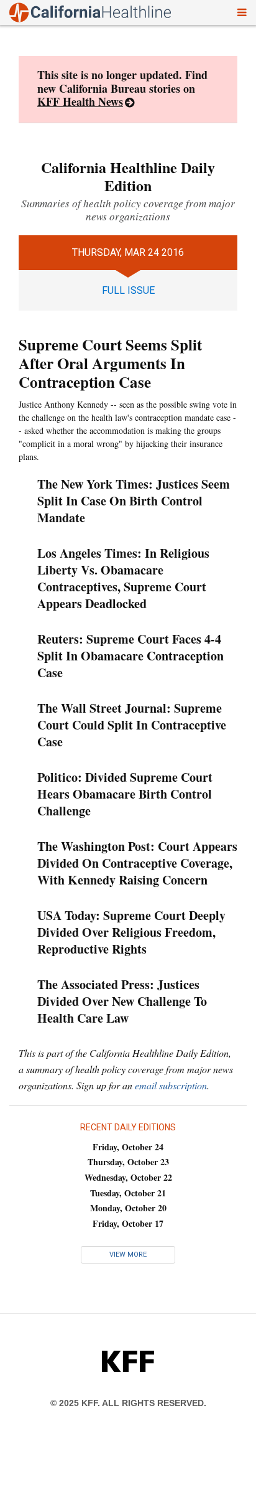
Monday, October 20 (128, 1207)
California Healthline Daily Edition (128, 176)
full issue (128, 290)
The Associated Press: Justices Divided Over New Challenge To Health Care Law (122, 1001)
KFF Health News (80, 101)
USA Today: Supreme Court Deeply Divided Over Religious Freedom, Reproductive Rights (131, 932)
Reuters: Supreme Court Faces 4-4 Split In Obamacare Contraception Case (130, 656)
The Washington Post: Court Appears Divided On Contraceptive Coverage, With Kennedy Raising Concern (137, 863)
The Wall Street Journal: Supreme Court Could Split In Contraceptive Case (131, 725)
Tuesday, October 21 (128, 1192)
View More (128, 1254)
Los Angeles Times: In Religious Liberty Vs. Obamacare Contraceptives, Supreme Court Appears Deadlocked (123, 578)
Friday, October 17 (128, 1223)
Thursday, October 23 (128, 1161)
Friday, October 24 (128, 1146)
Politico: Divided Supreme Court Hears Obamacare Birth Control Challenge (125, 794)
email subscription (171, 1085)
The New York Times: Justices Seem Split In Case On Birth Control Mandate (133, 501)
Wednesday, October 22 (128, 1177)
